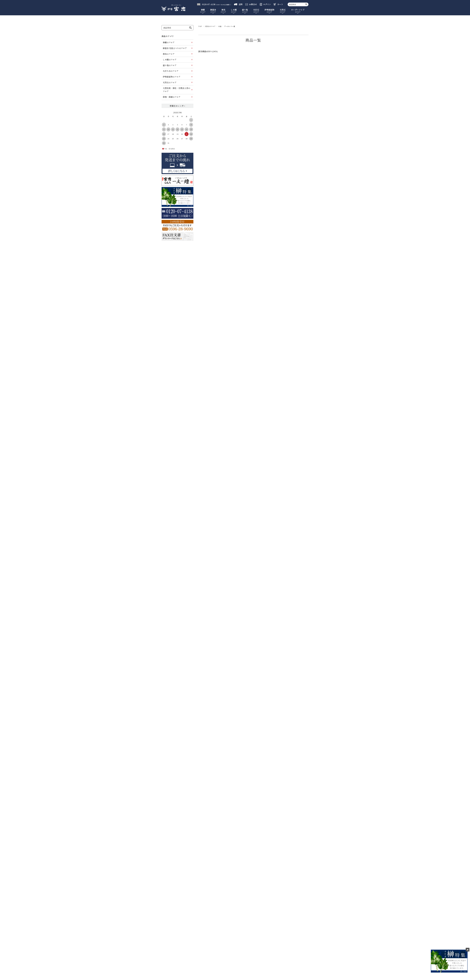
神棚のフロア (169, 42)
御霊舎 (213, 11)
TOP (200, 26)
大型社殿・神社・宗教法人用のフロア (176, 90)
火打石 (256, 11)
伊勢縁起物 (269, 11)
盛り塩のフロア (169, 65)
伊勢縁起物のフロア (171, 76)
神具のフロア (169, 53)
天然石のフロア (210, 26)
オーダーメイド (298, 11)
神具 (223, 11)
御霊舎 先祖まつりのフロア (175, 48)
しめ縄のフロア (169, 59)
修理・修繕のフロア (171, 96)
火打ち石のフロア (170, 70)
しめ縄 (234, 11)
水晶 (219, 26)
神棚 (203, 11)
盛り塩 (245, 11)
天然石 (283, 11)
